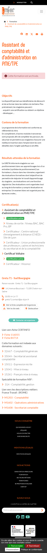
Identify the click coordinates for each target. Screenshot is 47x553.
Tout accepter (16, 546)
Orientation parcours (23, 472)
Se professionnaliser (23, 484)
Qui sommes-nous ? (23, 427)
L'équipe (23, 430)
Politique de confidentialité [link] (31, 549)
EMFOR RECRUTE (23, 436)
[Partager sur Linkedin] (27, 34)
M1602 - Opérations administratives (24, 402)
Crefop (23, 487)
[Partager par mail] (37, 34)
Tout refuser (33, 546)
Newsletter (21, 2)
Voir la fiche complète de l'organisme (21, 305)
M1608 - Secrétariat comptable (21, 407)
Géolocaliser (33, 308)
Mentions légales (23, 454)
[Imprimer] (42, 34)
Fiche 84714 (11, 337)
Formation (13, 22)
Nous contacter (23, 433)
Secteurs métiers (23, 478)
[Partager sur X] (32, 34)
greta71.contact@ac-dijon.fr (17, 299)
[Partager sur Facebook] (22, 34)
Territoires (23, 481)
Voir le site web (12, 308)
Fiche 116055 (12, 334)
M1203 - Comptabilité (16, 397)
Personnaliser (12, 549)
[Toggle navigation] (41, 11)
